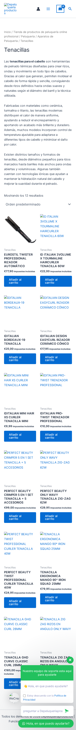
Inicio (7, 32)
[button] (70, 8)
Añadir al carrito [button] (15, 281)
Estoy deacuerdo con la (44, 697)
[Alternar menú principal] (48, 9)
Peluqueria (28, 36)
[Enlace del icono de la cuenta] (38, 9)
